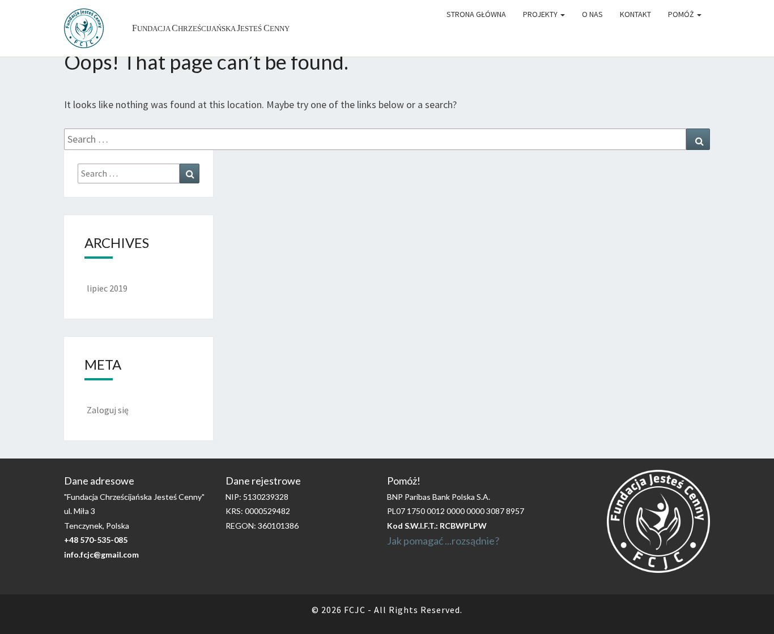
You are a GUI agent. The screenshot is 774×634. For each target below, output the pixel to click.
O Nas (592, 14)
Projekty (541, 14)
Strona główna (476, 14)
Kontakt (635, 14)
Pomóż (682, 14)
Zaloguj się (108, 409)
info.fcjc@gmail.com (101, 554)
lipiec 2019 (107, 288)
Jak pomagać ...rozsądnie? (443, 540)
